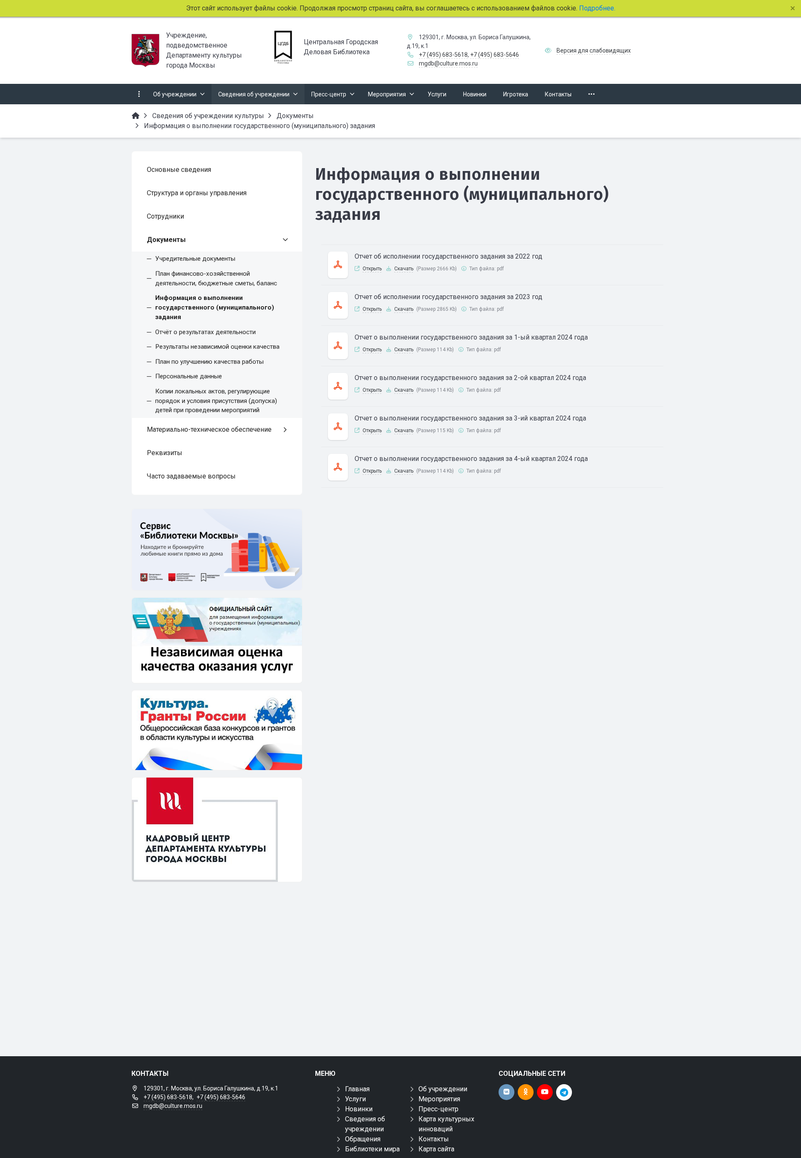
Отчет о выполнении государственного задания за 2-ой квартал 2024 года (470, 378)
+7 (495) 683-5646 (494, 54)
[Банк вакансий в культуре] (217, 830)
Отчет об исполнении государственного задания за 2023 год (448, 297)
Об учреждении (442, 1089)
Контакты (433, 1139)
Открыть (372, 269)
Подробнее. (596, 8)
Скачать (403, 269)
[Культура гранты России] (217, 730)
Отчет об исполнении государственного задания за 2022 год (448, 256)
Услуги (355, 1099)
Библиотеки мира (372, 1149)
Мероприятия (439, 1099)
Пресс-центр (438, 1109)
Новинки (359, 1109)
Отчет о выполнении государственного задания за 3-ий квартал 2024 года (470, 418)
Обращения (362, 1139)
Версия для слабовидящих (594, 50)
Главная (357, 1089)
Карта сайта (436, 1149)
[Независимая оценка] (217, 640)
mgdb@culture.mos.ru (448, 63)
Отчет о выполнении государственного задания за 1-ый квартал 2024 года (471, 337)
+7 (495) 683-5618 (443, 54)
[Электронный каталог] (217, 549)
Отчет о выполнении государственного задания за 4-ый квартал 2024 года (471, 459)
